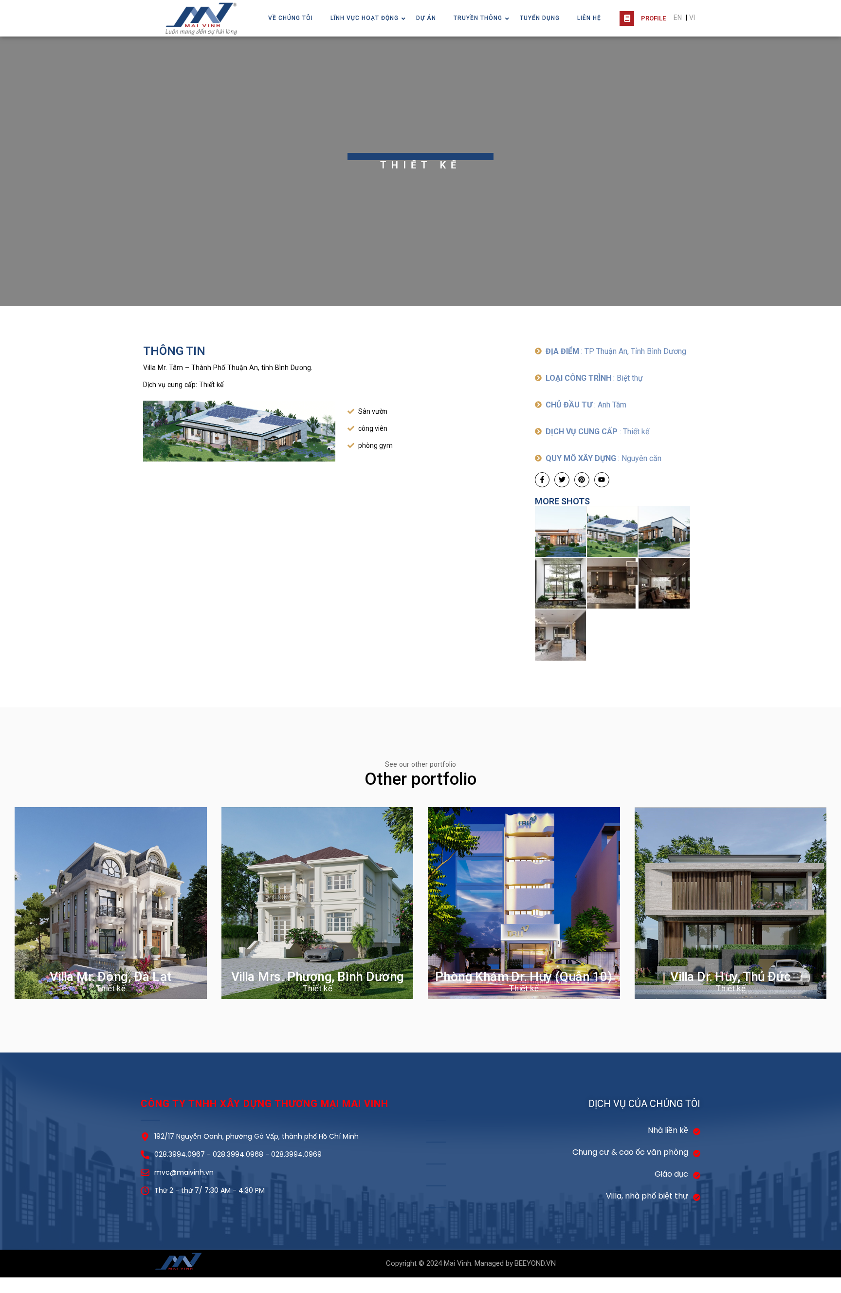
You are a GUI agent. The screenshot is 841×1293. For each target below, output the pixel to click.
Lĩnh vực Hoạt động (364, 18)
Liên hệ (589, 18)
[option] (420, 171)
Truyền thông (478, 18)
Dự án (426, 18)
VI (692, 17)
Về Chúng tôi (290, 18)
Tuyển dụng (540, 18)
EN (678, 17)
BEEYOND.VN (535, 1263)
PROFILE (653, 18)
